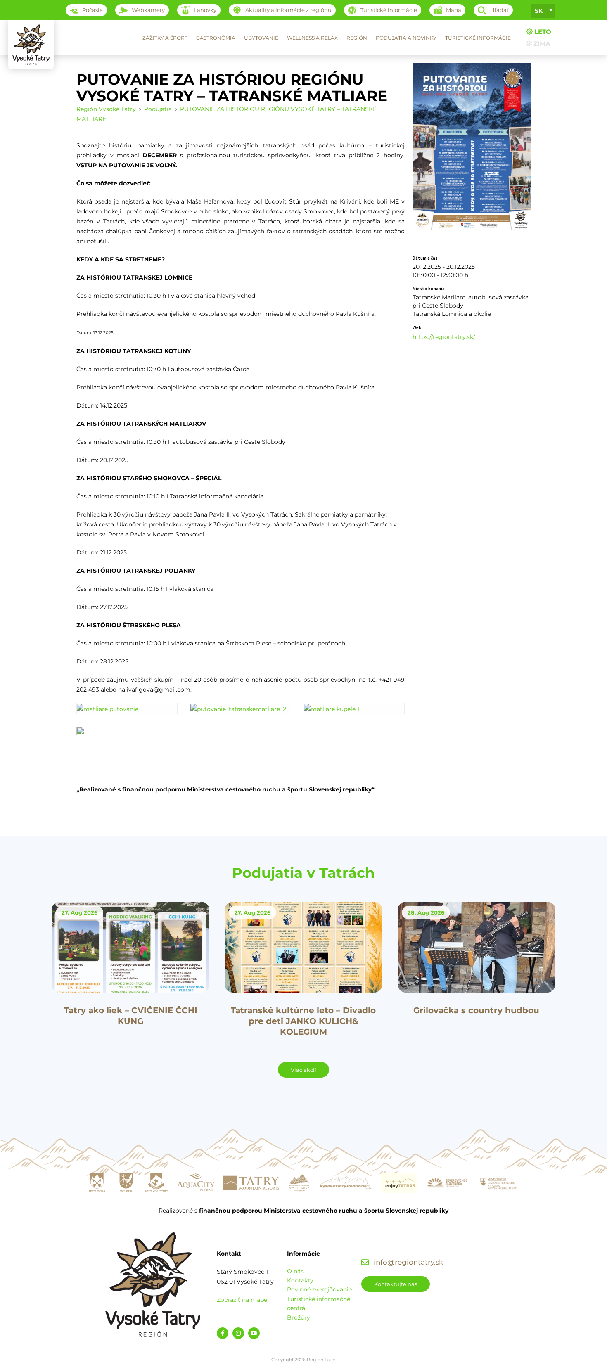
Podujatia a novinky (406, 38)
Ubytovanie (261, 38)
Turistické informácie (478, 38)
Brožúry (298, 1317)
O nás (295, 1271)
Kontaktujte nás (395, 1284)
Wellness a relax (312, 38)
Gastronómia (215, 38)
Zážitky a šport (164, 38)
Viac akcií (303, 1069)
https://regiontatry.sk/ (444, 337)
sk (539, 10)
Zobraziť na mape (242, 1299)
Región (356, 38)
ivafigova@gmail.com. (159, 689)
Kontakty (300, 1280)
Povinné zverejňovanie (319, 1289)
